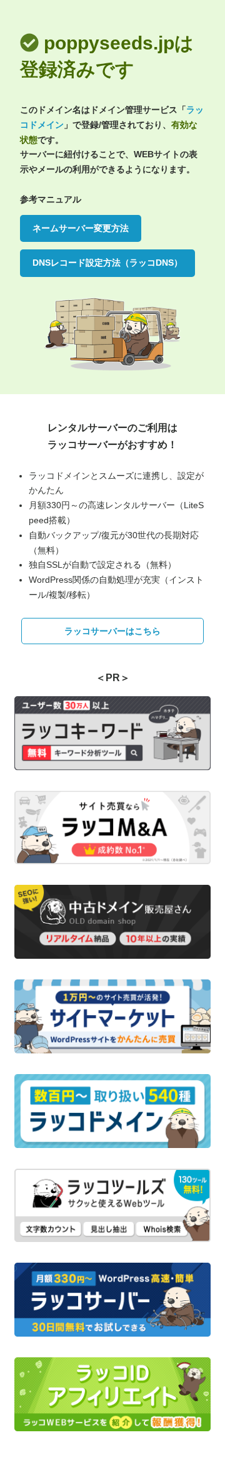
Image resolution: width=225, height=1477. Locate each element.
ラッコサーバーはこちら (112, 631)
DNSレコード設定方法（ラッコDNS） (107, 263)
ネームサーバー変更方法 (80, 228)
